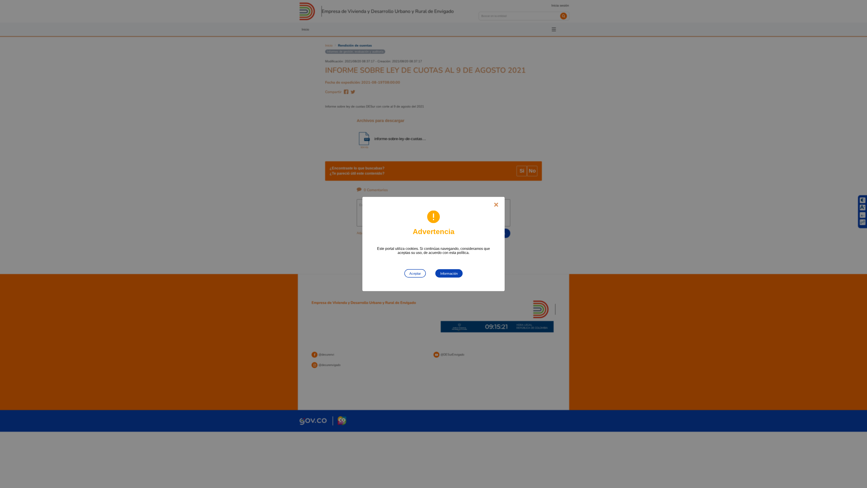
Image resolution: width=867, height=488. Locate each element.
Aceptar (415, 273)
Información (449, 273)
